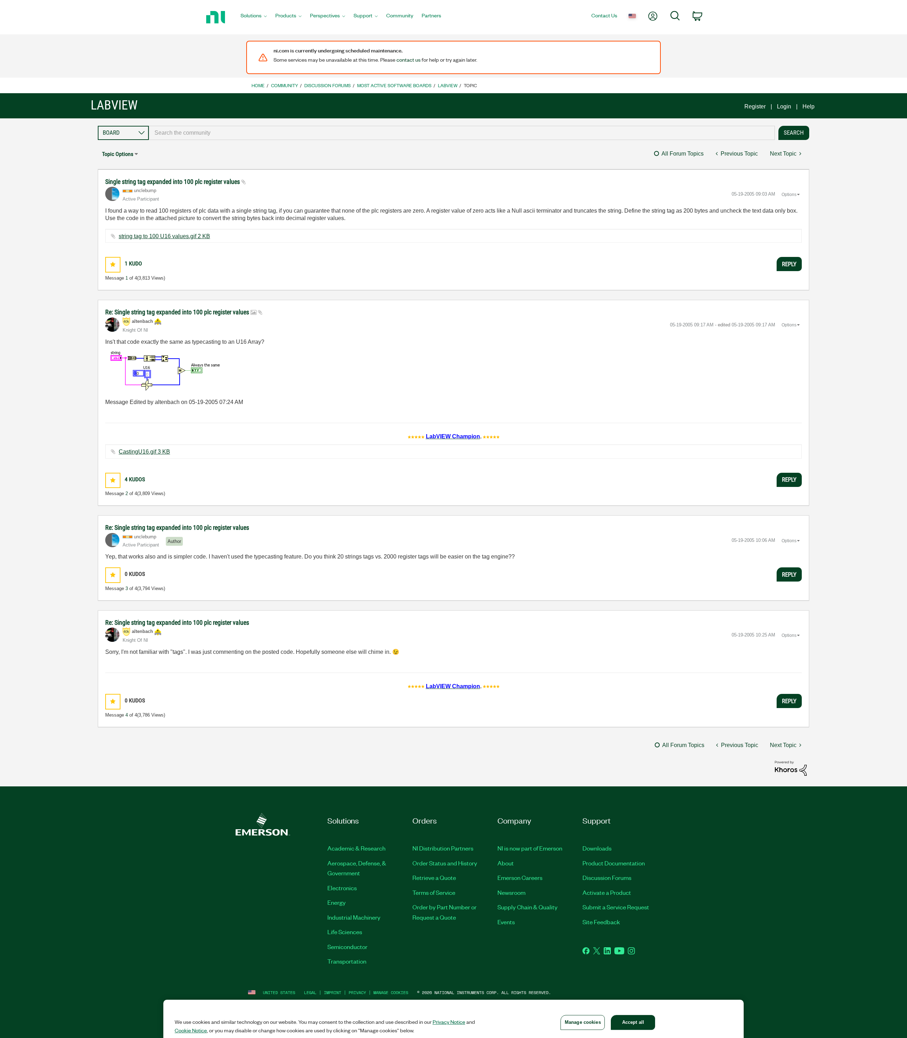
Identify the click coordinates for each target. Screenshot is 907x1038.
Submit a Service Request (615, 907)
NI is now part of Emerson (529, 848)
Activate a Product (606, 892)
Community (284, 85)
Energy (336, 902)
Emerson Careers (519, 877)
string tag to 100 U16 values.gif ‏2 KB (164, 236)
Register (755, 106)
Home (258, 85)
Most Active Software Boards (394, 85)
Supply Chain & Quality (527, 907)
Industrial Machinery (354, 917)
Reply (789, 264)
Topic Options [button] (117, 154)
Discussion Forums (327, 85)
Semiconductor (347, 946)
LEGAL (310, 992)
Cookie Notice (191, 1030)
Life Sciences (344, 932)
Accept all (633, 1022)
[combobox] (462, 133)
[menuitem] (253, 17)
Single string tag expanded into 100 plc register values (173, 181)
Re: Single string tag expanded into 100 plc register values (177, 312)
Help (808, 106)
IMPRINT (332, 992)
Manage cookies (390, 992)
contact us (408, 59)
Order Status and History (444, 863)
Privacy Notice (449, 1021)
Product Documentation (613, 863)
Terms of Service (433, 892)
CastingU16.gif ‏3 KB (144, 452)
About (505, 863)
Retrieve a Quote (434, 877)
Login (784, 106)
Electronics (342, 888)
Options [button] (789, 194)
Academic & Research (356, 848)
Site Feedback (601, 922)
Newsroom (511, 892)
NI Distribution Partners (442, 848)
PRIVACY (357, 992)
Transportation (346, 961)
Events (506, 922)
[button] (113, 264)
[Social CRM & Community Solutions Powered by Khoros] (791, 768)
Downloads (597, 848)
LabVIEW (447, 85)
